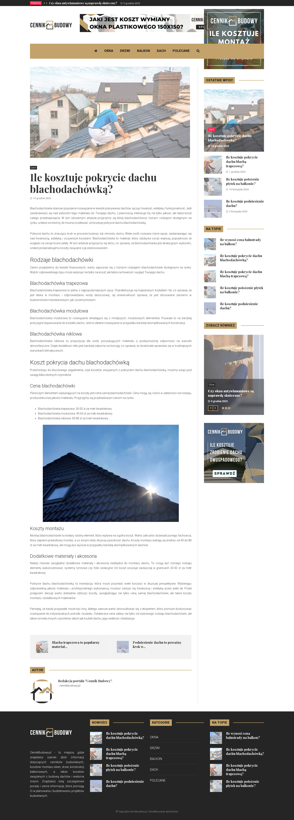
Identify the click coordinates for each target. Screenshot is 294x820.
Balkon (143, 51)
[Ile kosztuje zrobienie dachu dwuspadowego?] (234, 452)
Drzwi (125, 51)
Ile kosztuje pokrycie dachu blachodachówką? (230, 138)
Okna (108, 51)
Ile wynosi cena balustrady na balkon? (243, 735)
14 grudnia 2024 (42, 198)
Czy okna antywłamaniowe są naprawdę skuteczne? (83, 3)
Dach (161, 51)
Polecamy (36, 3)
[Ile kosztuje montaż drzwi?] (234, 38)
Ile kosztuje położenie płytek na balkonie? (242, 181)
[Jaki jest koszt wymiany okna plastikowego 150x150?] (152, 22)
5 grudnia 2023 (131, 3)
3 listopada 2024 (238, 211)
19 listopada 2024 (239, 189)
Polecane (181, 51)
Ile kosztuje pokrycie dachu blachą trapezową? (242, 161)
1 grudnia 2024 (237, 171)
